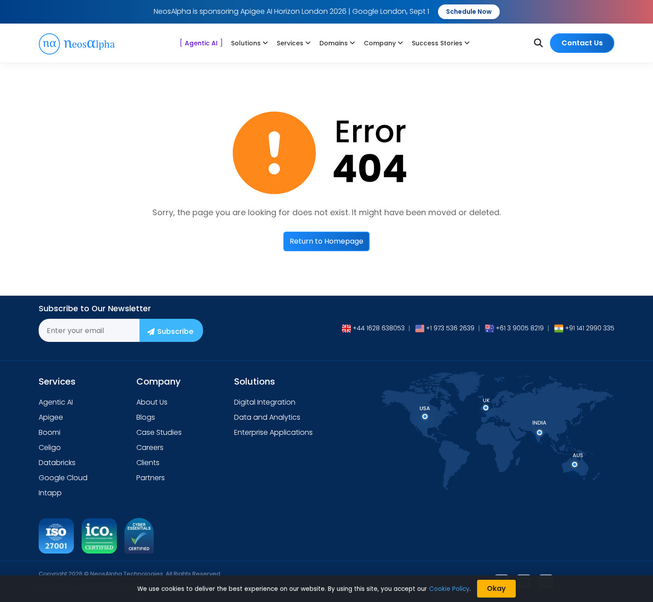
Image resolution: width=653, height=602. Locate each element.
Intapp (50, 493)
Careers (149, 447)
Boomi (49, 432)
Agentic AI (201, 43)
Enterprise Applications (273, 432)
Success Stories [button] (437, 43)
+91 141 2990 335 (589, 328)
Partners (150, 478)
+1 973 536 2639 (450, 328)
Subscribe (175, 331)
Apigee (51, 417)
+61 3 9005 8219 (520, 328)
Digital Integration (264, 402)
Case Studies (159, 432)
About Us (151, 402)
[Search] (538, 43)
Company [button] (380, 43)
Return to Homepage (326, 241)
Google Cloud (63, 478)
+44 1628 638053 (379, 328)
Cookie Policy (449, 589)
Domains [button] (333, 43)
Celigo (50, 447)
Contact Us (582, 43)
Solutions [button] (246, 43)
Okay (496, 588)
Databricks (57, 463)
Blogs (145, 417)
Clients (147, 463)
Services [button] (290, 43)
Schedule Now (469, 11)
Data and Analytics (267, 417)
